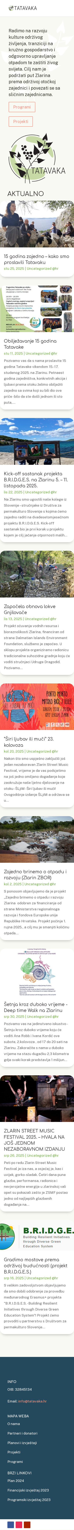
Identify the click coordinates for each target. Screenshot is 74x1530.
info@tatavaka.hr (32, 1401)
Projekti (20, 121)
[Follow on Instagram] (19, 1525)
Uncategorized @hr (43, 268)
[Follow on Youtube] (27, 1525)
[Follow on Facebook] (10, 1525)
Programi (22, 107)
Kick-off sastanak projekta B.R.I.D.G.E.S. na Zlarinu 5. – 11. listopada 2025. (36, 480)
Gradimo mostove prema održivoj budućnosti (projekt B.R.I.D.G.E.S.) (35, 1266)
